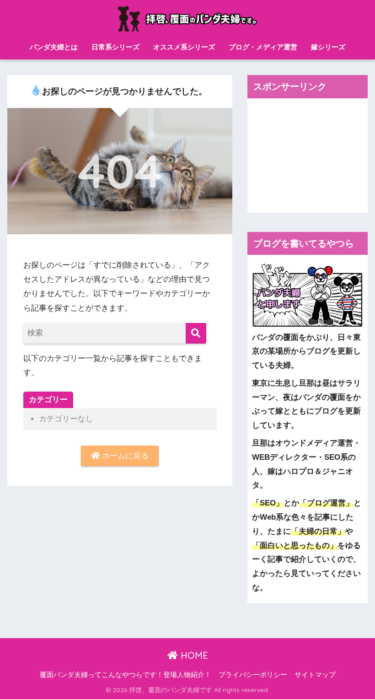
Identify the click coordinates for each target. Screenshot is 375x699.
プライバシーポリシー (253, 674)
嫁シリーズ (328, 47)
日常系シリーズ (115, 47)
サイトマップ (315, 674)
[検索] (196, 333)
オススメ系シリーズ (184, 47)
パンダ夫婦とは (54, 47)
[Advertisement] (307, 155)
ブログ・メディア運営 (263, 47)
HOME (193, 655)
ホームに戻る (124, 456)
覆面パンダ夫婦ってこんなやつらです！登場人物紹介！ (125, 674)
